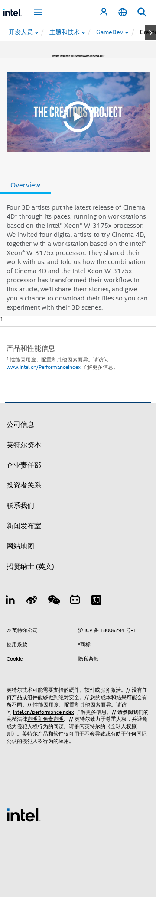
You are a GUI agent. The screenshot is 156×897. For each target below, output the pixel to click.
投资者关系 (23, 485)
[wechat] (53, 601)
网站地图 (20, 546)
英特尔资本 (23, 445)
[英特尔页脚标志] (23, 814)
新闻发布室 (23, 526)
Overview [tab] (25, 185)
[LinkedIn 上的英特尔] (10, 601)
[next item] (150, 32)
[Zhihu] (96, 601)
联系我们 (20, 505)
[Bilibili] (75, 601)
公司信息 (20, 424)
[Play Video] (78, 112)
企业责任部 (23, 465)
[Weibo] (32, 601)
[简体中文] (122, 12)
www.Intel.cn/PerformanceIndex (43, 367)
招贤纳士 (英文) (30, 566)
